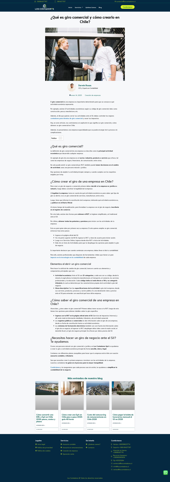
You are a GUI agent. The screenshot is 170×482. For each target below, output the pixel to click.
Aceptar (96, 479)
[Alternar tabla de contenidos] (59, 138)
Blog (100, 7)
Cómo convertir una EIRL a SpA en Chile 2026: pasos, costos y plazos (45, 418)
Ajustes (118, 479)
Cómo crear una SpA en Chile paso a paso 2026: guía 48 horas (72, 416)
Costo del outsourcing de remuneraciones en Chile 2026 (96, 416)
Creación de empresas (93, 95)
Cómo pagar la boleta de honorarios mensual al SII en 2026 (123, 416)
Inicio (70, 7)
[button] (78, 7)
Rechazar (107, 479)
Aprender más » (40, 425)
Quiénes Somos (91, 7)
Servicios (78, 7)
